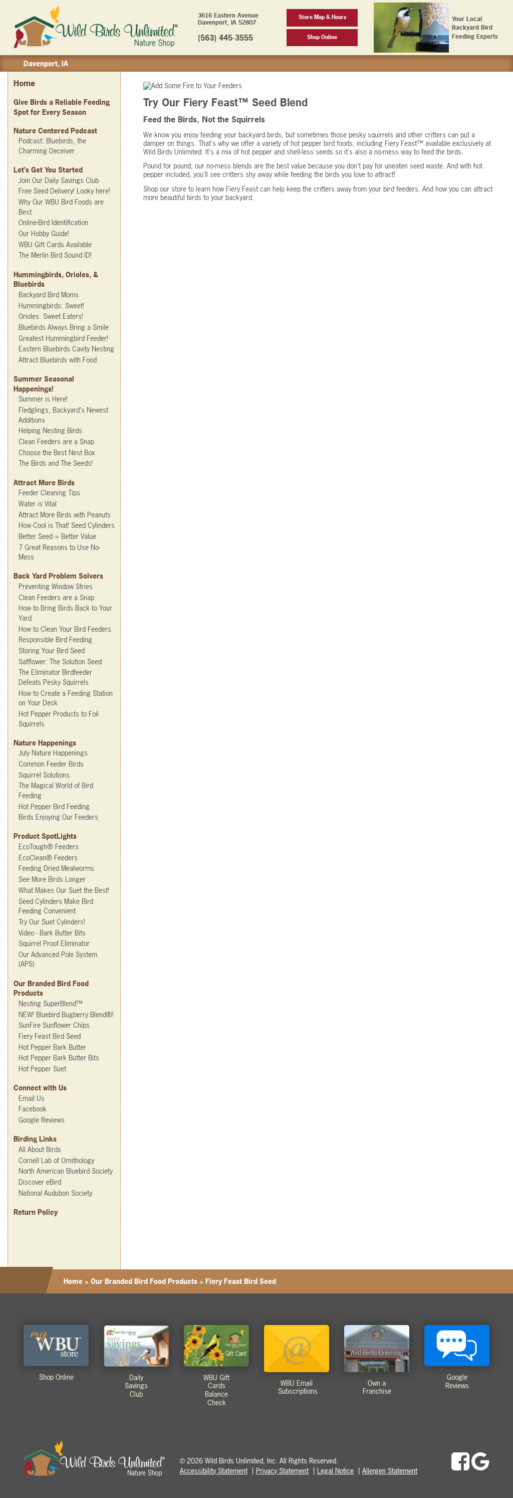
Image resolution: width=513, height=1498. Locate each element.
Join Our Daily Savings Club (59, 180)
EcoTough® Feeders (49, 846)
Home (24, 83)
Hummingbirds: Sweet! (51, 305)
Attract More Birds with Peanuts (65, 514)
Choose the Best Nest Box (57, 452)
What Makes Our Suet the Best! (64, 890)
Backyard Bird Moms (49, 294)
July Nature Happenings (53, 753)
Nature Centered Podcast (55, 130)
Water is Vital (38, 503)
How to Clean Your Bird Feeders (65, 629)
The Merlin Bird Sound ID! (55, 255)
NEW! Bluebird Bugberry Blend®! (66, 1014)
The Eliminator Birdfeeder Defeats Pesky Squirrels (55, 677)
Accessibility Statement (213, 1470)
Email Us (32, 1098)
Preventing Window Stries (56, 586)
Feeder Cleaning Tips (49, 492)
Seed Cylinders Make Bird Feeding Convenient (56, 906)
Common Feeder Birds (51, 764)
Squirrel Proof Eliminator (54, 943)
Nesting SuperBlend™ (51, 1003)
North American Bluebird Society (66, 1171)
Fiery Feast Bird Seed (50, 1036)
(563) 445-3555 (225, 38)
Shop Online (322, 37)
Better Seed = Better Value (57, 536)
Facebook (33, 1108)
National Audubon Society (55, 1193)
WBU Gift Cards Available (55, 244)
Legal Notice (335, 1470)
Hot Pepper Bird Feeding (54, 806)
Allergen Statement (389, 1470)
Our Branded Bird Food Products (144, 1281)
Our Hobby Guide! (44, 233)
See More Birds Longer (52, 879)
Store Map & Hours (322, 17)
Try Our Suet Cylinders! (52, 921)
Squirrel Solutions (44, 775)
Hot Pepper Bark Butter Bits (59, 1057)
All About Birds (40, 1149)
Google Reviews (42, 1120)
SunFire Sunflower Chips (54, 1025)
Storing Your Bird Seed (52, 650)
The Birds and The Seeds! (56, 463)
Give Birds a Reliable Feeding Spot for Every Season (62, 107)
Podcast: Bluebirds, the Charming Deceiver (52, 145)
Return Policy (36, 1212)
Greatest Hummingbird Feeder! (63, 338)
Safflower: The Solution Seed (60, 661)
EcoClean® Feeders (48, 857)
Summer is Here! (43, 399)
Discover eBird (40, 1182)
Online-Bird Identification (53, 222)
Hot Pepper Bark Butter (52, 1047)
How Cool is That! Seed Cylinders (67, 525)
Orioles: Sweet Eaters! (51, 316)
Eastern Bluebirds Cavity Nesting (66, 348)
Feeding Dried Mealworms (56, 868)
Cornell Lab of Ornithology (56, 1160)
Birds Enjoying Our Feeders (58, 817)
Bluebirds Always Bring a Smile (64, 327)
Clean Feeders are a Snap (56, 441)
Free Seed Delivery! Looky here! (64, 191)
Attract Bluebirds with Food (58, 359)
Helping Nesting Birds (50, 430)
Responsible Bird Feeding (55, 639)
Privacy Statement (282, 1470)
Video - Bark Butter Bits (52, 933)
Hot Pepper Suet (42, 1068)
